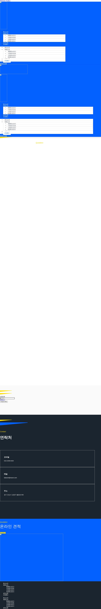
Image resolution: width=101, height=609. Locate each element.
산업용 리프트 (12, 37)
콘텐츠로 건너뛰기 (5, 0)
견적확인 (5, 44)
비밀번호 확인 (4, 401)
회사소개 (7, 47)
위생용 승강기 (11, 41)
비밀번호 (2, 396)
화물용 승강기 (12, 35)
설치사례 (5, 593)
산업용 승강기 (10, 590)
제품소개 (5, 33)
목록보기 (2, 400)
